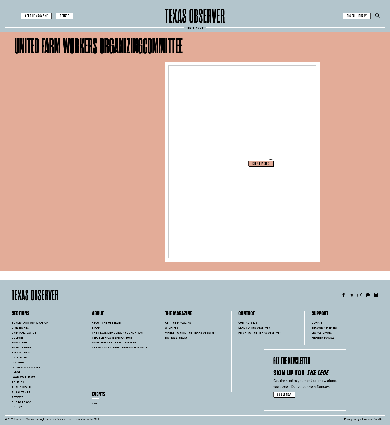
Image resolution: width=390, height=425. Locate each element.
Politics (18, 382)
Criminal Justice (24, 332)
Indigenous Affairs (26, 367)
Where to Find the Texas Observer (191, 332)
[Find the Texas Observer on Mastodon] (368, 295)
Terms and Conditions (373, 419)
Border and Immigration (30, 322)
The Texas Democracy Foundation (117, 332)
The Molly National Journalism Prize (119, 347)
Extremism (20, 357)
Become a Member (325, 327)
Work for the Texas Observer (114, 342)
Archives (171, 327)
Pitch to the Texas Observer (259, 332)
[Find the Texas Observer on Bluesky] (376, 295)
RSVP (95, 403)
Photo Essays (22, 402)
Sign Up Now (284, 394)
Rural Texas (21, 392)
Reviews (17, 397)
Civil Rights (20, 327)
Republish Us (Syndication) (112, 337)
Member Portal (323, 337)
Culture (18, 337)
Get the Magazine (36, 16)
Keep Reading (260, 164)
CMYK (95, 419)
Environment (21, 347)
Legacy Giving (322, 332)
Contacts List (248, 322)
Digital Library (357, 16)
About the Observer (107, 322)
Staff (96, 327)
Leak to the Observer (254, 327)
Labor (16, 372)
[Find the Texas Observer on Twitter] (351, 295)
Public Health (22, 387)
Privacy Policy (352, 419)
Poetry (17, 407)
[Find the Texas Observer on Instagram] (360, 295)
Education (19, 342)
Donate (64, 16)
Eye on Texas (21, 352)
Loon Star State (23, 377)
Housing (18, 362)
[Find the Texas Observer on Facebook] (343, 295)
